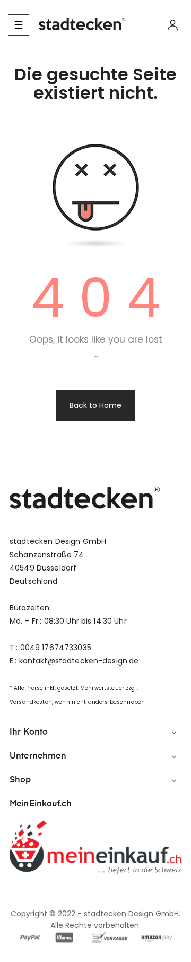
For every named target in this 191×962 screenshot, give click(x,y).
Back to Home (95, 405)
